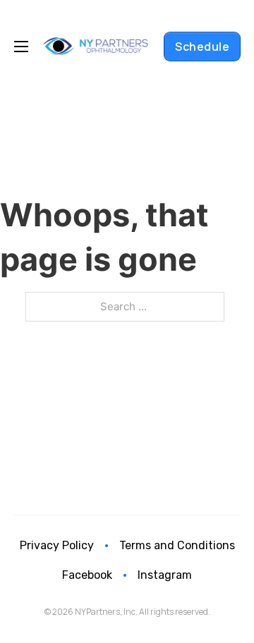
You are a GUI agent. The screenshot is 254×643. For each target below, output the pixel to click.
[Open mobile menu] (21, 46)
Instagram (165, 575)
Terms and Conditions (177, 545)
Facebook (87, 575)
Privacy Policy (57, 545)
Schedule (202, 46)
